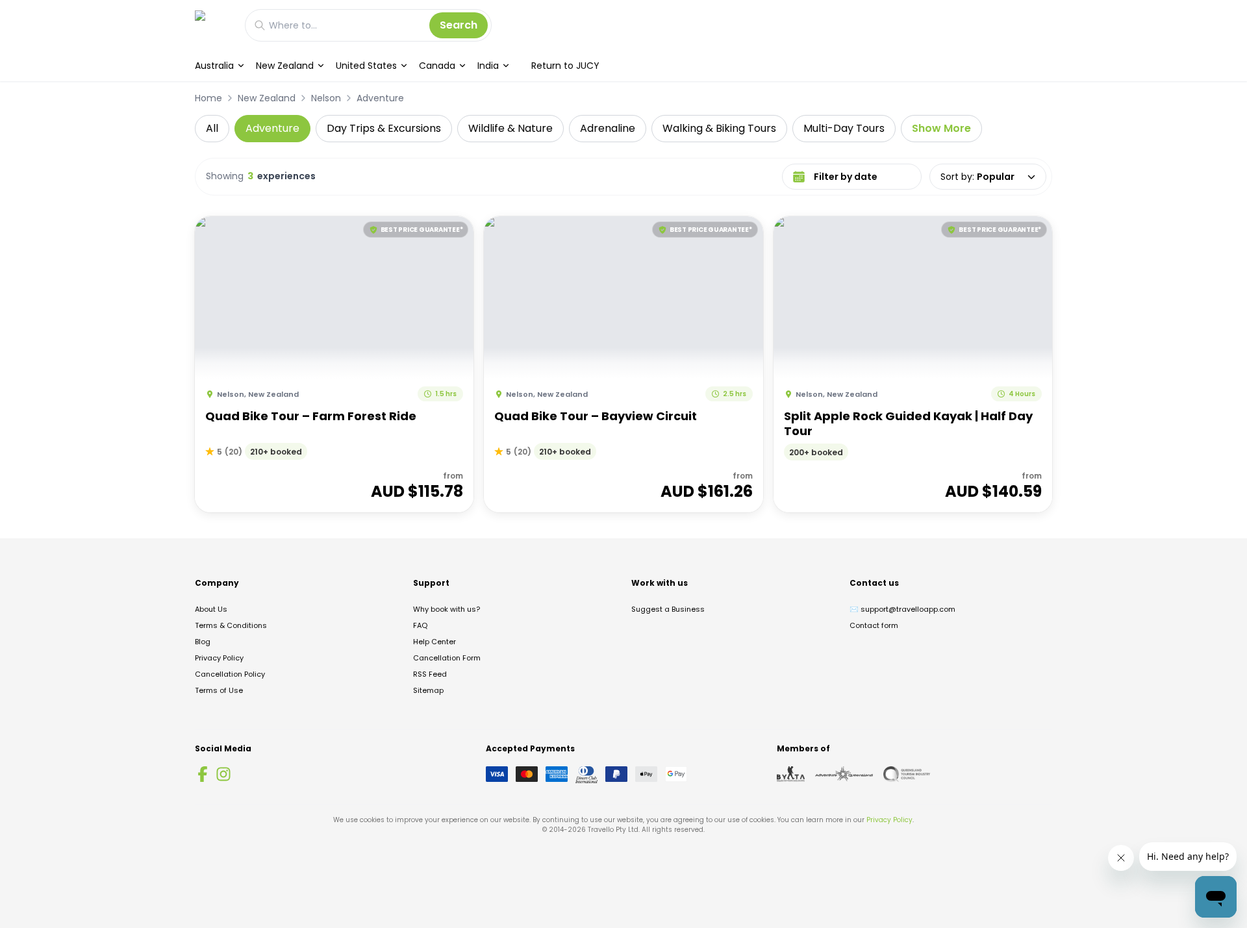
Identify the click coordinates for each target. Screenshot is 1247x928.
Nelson (326, 98)
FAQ (420, 625)
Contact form (874, 625)
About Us (211, 609)
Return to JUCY (565, 65)
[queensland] (906, 774)
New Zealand (285, 65)
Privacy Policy (219, 658)
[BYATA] (791, 774)
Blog (202, 641)
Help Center (434, 641)
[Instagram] (223, 774)
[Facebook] (202, 774)
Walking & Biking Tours (719, 128)
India (488, 65)
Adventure (380, 98)
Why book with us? (446, 609)
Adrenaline (607, 128)
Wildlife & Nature (510, 128)
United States (366, 65)
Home (208, 98)
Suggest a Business (668, 609)
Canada (437, 65)
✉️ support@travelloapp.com (902, 609)
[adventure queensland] (844, 774)
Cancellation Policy (230, 674)
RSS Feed (430, 674)
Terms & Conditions (231, 625)
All (212, 128)
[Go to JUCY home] (213, 25)
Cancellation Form (447, 658)
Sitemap (428, 690)
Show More (941, 128)
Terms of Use (219, 690)
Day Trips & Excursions (384, 128)
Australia (214, 65)
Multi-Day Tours (844, 128)
